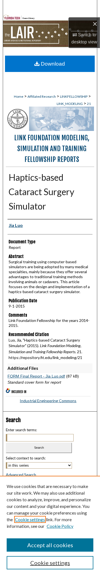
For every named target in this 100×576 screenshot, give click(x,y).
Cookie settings (30, 519)
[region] (50, 526)
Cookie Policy (60, 526)
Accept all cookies (50, 545)
